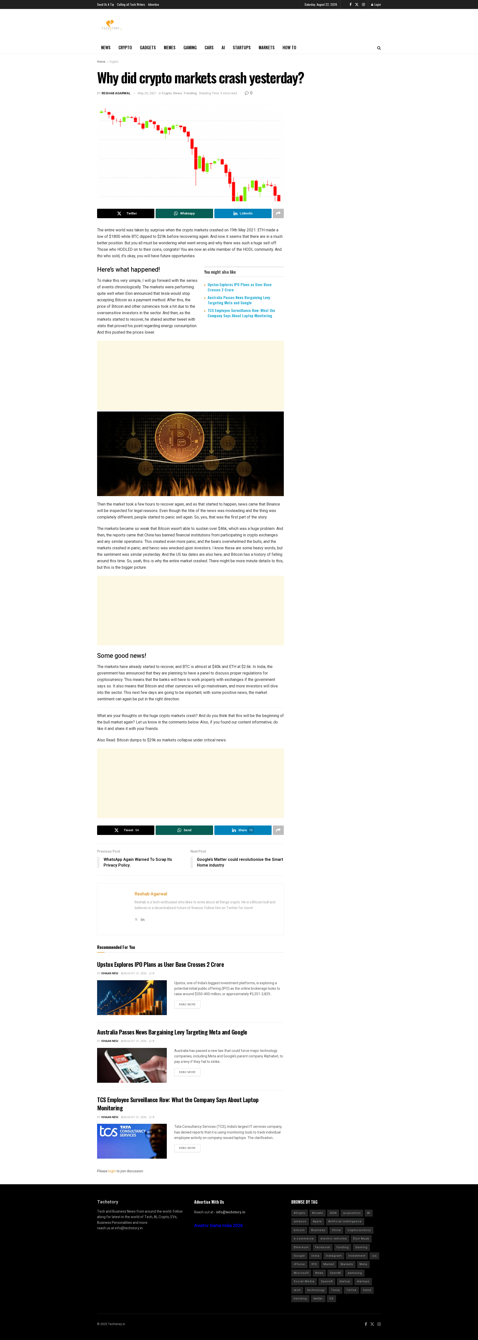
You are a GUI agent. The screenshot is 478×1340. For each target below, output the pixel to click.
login (112, 1171)
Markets (267, 47)
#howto (317, 1213)
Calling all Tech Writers (131, 4)
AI (223, 47)
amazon (300, 1221)
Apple (317, 1221)
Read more (187, 1004)
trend (367, 1290)
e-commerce (304, 1239)
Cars (209, 47)
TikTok (351, 1290)
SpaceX (327, 1281)
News (106, 47)
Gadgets (148, 47)
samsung (355, 1273)
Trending (190, 93)
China (336, 1230)
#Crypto (299, 1213)
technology (316, 1290)
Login (377, 4)
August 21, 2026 (134, 973)
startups (363, 1281)
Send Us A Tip (105, 4)
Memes (170, 47)
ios (374, 1256)
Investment (356, 1256)
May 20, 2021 (147, 93)
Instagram (334, 1256)
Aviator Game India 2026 (218, 1226)
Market (328, 1264)
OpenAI (335, 1273)
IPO (314, 1264)
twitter (318, 1298)
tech (297, 1290)
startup (344, 1281)
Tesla (335, 1290)
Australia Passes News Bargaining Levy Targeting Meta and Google (239, 300)
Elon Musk (361, 1239)
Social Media (304, 1281)
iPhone (299, 1264)
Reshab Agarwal (116, 93)
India (315, 1256)
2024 (333, 1213)
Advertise (153, 4)
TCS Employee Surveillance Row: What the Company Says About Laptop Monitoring (241, 313)
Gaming (190, 47)
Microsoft (301, 1273)
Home (101, 61)
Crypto (125, 47)
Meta (363, 1264)
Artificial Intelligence (345, 1221)
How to (289, 47)
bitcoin (299, 1230)
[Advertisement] (190, 375)
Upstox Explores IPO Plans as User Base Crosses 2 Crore (240, 287)
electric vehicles (333, 1239)
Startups (242, 47)
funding (343, 1247)
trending (300, 1298)
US (331, 1298)
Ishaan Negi (109, 973)
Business (318, 1230)
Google (299, 1256)
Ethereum (301, 1247)
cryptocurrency (359, 1230)
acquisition (352, 1213)
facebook (322, 1247)
